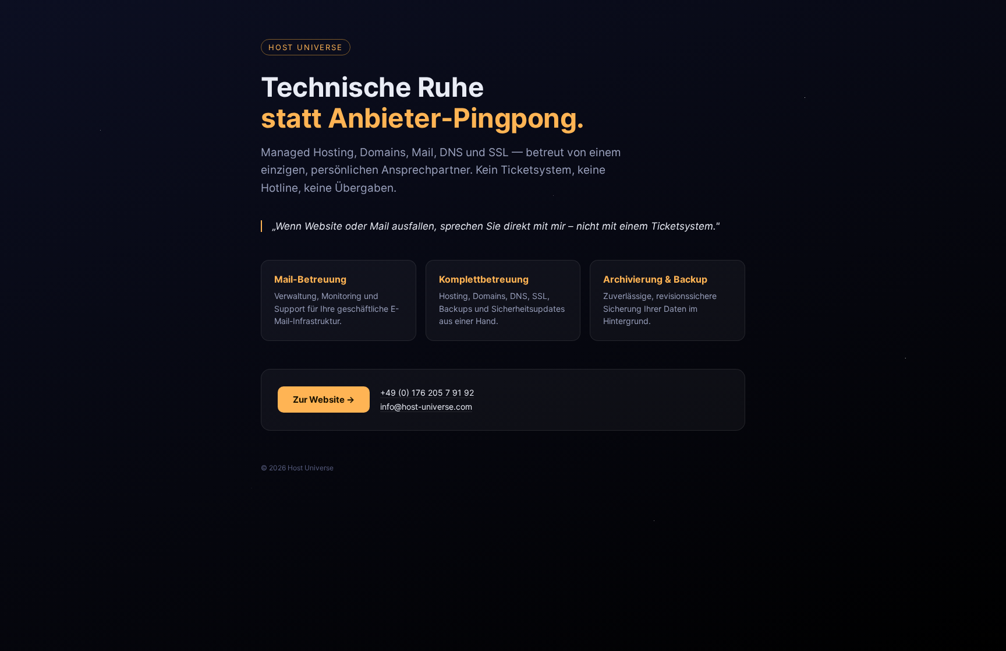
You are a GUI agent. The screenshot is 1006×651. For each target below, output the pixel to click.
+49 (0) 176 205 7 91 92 (427, 392)
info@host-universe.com (426, 406)
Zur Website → (324, 399)
